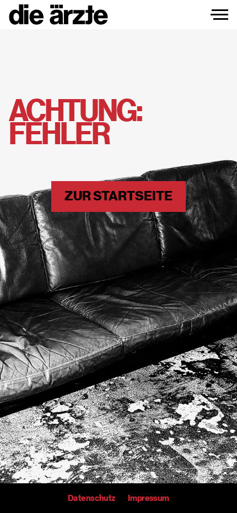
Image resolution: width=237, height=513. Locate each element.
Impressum (148, 498)
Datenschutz (91, 498)
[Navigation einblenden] (219, 14)
